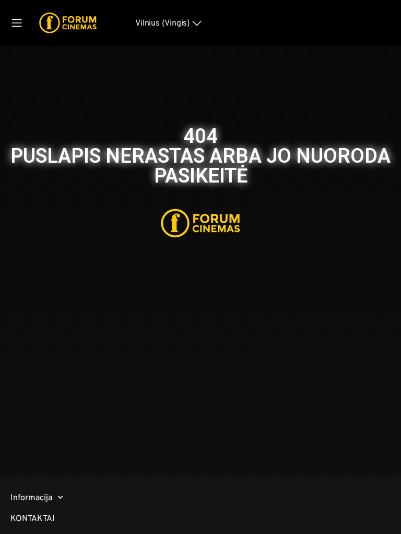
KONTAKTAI (32, 518)
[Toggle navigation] (16, 22)
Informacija (31, 497)
